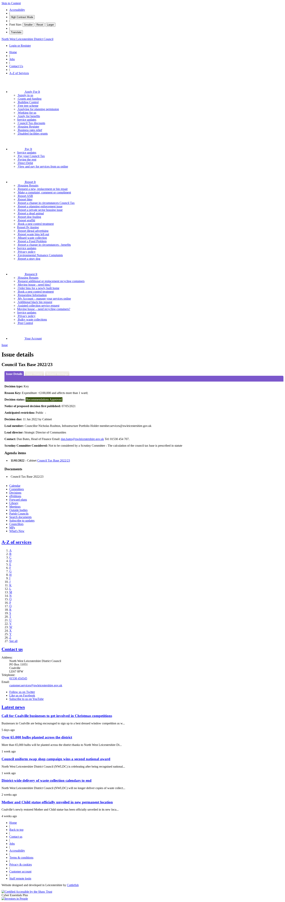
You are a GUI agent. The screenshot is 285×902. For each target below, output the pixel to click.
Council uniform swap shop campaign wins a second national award (56, 759)
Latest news (13, 707)
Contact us (12, 649)
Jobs (12, 59)
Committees (16, 489)
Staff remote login (20, 878)
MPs (12, 527)
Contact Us (16, 66)
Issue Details (14, 374)
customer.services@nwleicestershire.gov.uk (35, 685)
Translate (16, 32)
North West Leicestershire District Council (27, 39)
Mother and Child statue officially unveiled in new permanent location (57, 802)
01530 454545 (18, 678)
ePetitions (15, 496)
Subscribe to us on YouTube (26, 699)
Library (13, 503)
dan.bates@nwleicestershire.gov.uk (82, 439)
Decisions (15, 492)
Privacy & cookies (20, 864)
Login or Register (20, 45)
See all (13, 641)
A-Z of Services (19, 73)
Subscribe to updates (22, 520)
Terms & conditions (21, 857)
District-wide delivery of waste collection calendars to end (47, 780)
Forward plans (18, 499)
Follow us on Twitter (22, 692)
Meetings (15, 506)
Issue (5, 345)
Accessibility (17, 9)
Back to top (16, 829)
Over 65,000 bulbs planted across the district (37, 737)
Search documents (20, 517)
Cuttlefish (73, 885)
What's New (16, 531)
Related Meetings (57, 374)
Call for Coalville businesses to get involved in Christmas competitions (57, 716)
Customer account (20, 871)
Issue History (34, 374)
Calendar (14, 485)
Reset (39, 24)
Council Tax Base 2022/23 (53, 460)
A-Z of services (16, 542)
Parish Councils (18, 513)
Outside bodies (18, 510)
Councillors (16, 524)
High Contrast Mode (22, 17)
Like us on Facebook (22, 695)
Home (13, 52)
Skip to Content (11, 3)
